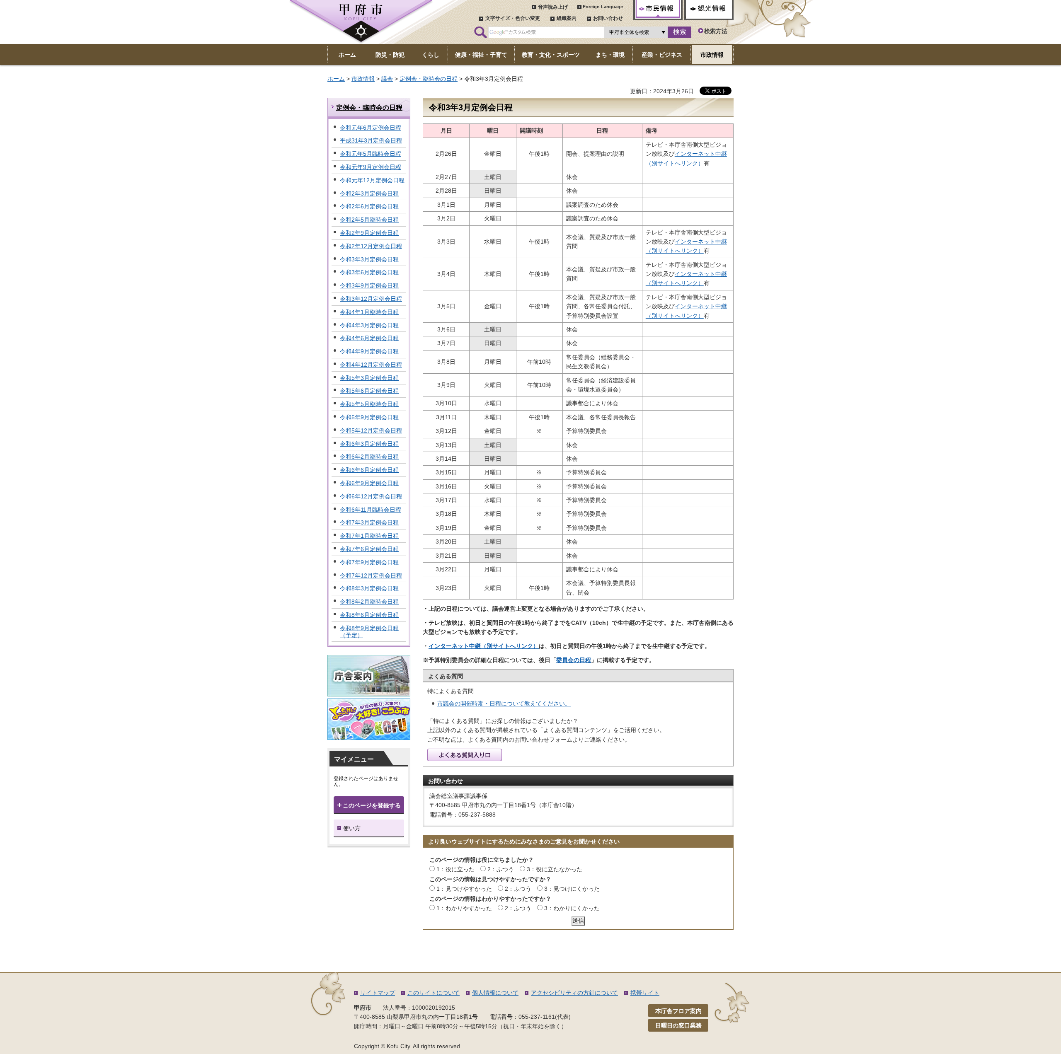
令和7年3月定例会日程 (369, 522)
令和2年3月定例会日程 (369, 193)
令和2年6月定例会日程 (369, 206)
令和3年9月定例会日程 (369, 285)
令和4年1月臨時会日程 (369, 312)
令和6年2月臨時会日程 (369, 456)
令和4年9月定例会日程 (369, 351)
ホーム (336, 78)
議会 (387, 78)
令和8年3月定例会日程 (369, 588)
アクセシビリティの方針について (574, 992)
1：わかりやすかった (464, 908)
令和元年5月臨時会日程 (370, 153)
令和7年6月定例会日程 (369, 549)
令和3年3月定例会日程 (369, 259)
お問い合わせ (608, 18)
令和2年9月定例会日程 (369, 233)
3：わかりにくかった (572, 908)
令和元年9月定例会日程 (370, 167)
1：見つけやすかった (464, 888)
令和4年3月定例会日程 (369, 325)
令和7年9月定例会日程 (369, 562)
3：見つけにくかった (572, 888)
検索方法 (715, 31)
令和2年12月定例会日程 (371, 246)
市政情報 (363, 78)
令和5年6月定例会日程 (369, 390)
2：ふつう (500, 869)
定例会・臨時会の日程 (429, 78)
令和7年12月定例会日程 (371, 575)
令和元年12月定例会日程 (372, 180)
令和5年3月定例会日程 (369, 378)
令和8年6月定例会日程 (369, 615)
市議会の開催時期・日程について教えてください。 (504, 703)
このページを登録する (372, 805)
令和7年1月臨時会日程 (369, 535)
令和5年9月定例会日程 (369, 417)
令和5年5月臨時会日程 (369, 404)
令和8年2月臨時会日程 (369, 601)
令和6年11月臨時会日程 (370, 509)
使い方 (352, 828)
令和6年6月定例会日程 (369, 470)
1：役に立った (455, 869)
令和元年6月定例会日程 (370, 127)
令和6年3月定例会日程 (369, 443)
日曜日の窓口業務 (678, 1025)
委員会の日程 (573, 660)
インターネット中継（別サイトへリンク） (484, 646)
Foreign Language (603, 6)
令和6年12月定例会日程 (371, 496)
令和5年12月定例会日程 (371, 430)
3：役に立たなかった (554, 869)
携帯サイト (644, 992)
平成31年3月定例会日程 (371, 140)
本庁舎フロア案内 (678, 1011)
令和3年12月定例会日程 (371, 298)
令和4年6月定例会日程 (369, 338)
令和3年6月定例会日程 (369, 272)
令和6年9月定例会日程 (369, 483)
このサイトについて (433, 992)
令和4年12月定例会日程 (371, 364)
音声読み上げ (553, 7)
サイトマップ (377, 992)
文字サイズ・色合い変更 (512, 18)
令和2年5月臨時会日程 (369, 219)
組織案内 (567, 18)
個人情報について (495, 992)
